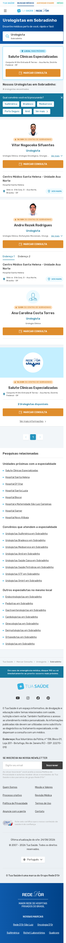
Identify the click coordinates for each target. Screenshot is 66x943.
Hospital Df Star (14, 484)
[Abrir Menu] (5, 10)
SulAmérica (11, 104)
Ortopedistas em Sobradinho (21, 637)
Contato (39, 811)
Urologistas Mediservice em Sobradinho (26, 547)
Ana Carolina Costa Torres (33, 313)
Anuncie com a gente (14, 811)
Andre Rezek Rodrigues (33, 225)
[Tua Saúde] (33, 686)
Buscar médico (25, 3)
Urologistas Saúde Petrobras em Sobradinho (29, 567)
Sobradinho (55, 662)
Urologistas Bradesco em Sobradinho (25, 540)
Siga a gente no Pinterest (48, 698)
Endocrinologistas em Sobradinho (23, 596)
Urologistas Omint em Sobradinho (23, 580)
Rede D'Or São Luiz (23, 924)
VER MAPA (56, 191)
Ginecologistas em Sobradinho (22, 623)
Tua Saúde (9, 3)
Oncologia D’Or (45, 924)
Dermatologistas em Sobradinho (23, 630)
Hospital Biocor (13, 497)
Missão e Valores (44, 787)
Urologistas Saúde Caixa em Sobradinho (27, 560)
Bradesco (28, 104)
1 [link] (33, 437)
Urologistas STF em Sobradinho (22, 574)
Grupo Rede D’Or (50, 875)
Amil (27, 111)
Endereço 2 (24, 256)
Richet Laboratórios (34, 932)
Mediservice (45, 104)
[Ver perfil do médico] (33, 129)
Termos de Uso (43, 803)
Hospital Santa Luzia (16, 490)
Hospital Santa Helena (13, 185)
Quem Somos (10, 787)
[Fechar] (62, 97)
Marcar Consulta (24, 662)
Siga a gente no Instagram (28, 698)
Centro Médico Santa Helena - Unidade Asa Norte (32, 178)
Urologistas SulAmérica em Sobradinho (26, 533)
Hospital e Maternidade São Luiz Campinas (28, 504)
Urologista (41, 662)
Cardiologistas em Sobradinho (21, 617)
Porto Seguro (12, 111)
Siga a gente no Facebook (38, 698)
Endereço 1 (9, 256)
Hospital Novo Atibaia (17, 517)
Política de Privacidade (15, 803)
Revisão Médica (43, 795)
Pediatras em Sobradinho (19, 603)
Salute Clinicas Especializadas (33, 57)
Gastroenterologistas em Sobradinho (25, 610)
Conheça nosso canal (17, 698)
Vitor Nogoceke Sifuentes (33, 145)
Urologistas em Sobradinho (20, 643)
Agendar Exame (45, 3)
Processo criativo (12, 795)
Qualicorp (54, 932)
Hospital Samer (13, 510)
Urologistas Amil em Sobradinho (22, 553)
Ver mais (40, 111)
